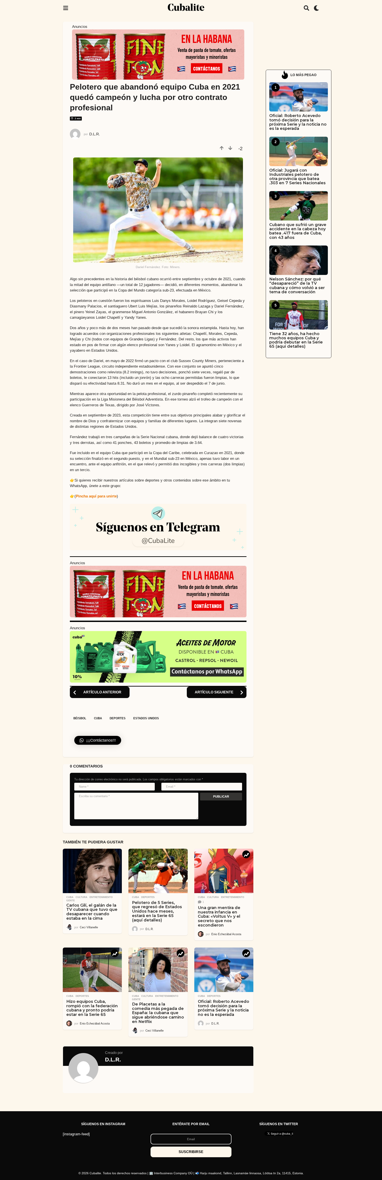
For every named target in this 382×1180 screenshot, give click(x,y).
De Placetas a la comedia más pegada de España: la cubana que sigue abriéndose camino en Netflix (158, 1013)
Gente (70, 900)
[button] (65, 8)
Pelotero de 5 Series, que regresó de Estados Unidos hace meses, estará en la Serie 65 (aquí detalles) (157, 911)
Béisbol (79, 718)
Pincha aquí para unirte (96, 496)
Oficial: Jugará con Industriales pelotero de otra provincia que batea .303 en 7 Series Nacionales (297, 177)
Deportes (118, 718)
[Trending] (246, 854)
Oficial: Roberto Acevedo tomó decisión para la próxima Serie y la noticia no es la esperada (223, 1008)
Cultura (81, 897)
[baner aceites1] (158, 656)
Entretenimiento (101, 897)
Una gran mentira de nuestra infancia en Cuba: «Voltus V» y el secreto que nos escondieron (219, 916)
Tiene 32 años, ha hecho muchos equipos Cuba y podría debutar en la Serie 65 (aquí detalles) (296, 340)
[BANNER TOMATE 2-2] (158, 54)
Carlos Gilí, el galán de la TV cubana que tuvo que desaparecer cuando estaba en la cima (91, 912)
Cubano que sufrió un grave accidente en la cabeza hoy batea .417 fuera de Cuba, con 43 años (297, 231)
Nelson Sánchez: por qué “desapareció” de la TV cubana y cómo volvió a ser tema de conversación (297, 285)
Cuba (98, 718)
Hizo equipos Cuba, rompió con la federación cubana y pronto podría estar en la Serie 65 (92, 1008)
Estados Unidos (146, 718)
